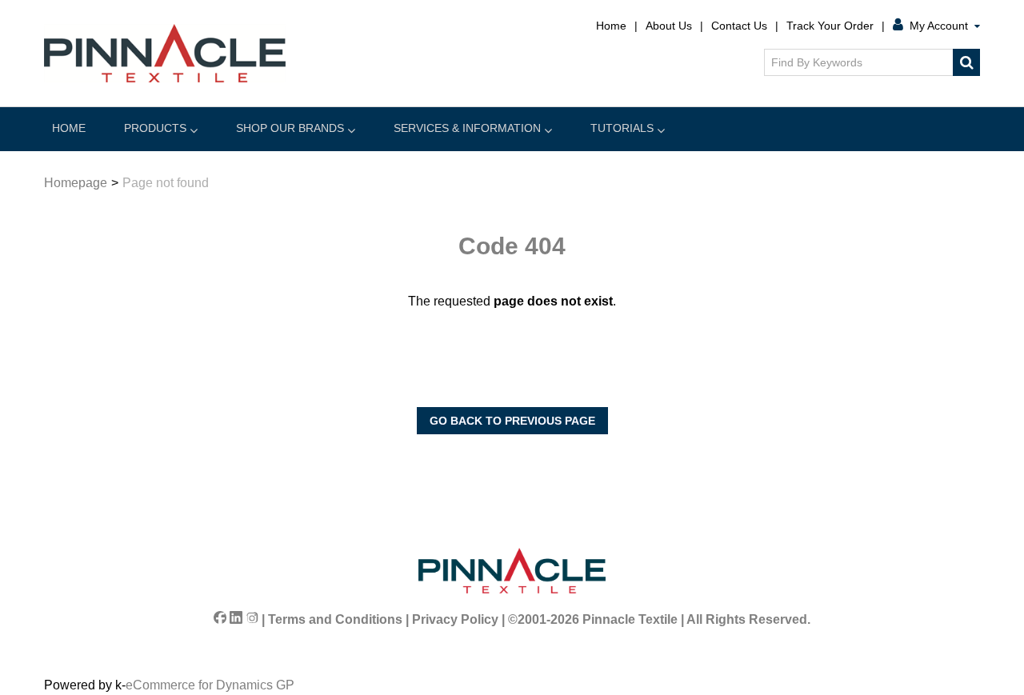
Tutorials (622, 128)
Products (155, 128)
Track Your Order (830, 25)
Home (611, 25)
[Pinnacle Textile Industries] (165, 53)
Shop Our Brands (290, 128)
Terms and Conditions (335, 619)
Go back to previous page (512, 420)
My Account (938, 25)
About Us (669, 25)
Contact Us (739, 25)
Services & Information (467, 128)
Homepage (75, 183)
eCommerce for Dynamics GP (210, 685)
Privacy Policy (455, 619)
